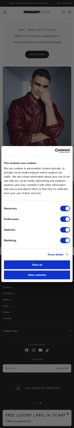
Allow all (37, 264)
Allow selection (37, 274)
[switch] (65, 219)
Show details (55, 254)
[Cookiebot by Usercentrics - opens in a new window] (55, 151)
